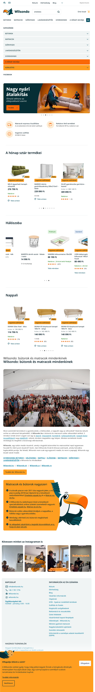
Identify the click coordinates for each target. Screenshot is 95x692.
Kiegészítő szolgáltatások (59, 608)
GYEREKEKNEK (10, 56)
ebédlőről (24, 438)
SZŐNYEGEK (10, 45)
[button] (41, 115)
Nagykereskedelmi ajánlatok (60, 627)
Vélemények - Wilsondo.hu (59, 621)
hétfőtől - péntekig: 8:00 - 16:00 (17, 602)
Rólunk (35, 3)
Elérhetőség (45, 3)
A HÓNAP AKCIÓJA (12, 62)
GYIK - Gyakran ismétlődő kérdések (63, 602)
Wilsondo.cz (35, 465)
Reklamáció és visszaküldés (60, 611)
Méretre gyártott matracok (59, 624)
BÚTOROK (9, 33)
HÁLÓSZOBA (31, 458)
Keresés (58, 11)
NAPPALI (41, 458)
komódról (56, 436)
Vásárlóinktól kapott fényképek (61, 617)
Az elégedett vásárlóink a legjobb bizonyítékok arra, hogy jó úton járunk (32, 525)
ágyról (38, 436)
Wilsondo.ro (47, 465)
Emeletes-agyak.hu (33, 495)
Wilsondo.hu (8, 465)
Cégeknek (53, 599)
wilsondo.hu (13, 597)
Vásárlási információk (57, 596)
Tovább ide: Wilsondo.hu (15, 472)
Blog (54, 3)
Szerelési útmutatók (57, 630)
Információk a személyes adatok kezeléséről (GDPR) (66, 634)
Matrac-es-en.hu (34, 507)
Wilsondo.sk (22, 465)
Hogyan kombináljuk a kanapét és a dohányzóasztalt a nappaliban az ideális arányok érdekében (24, 650)
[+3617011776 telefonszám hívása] (5, 3)
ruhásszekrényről (68, 436)
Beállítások (8, 683)
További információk (10, 677)
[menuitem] (7, 20)
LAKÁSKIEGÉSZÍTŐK (13, 50)
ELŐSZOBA (51, 458)
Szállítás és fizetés (56, 605)
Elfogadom (85, 663)
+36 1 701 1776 (14, 590)
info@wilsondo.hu (16, 586)
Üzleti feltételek (55, 614)
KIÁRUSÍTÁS (9, 67)
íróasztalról (46, 436)
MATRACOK (9, 39)
